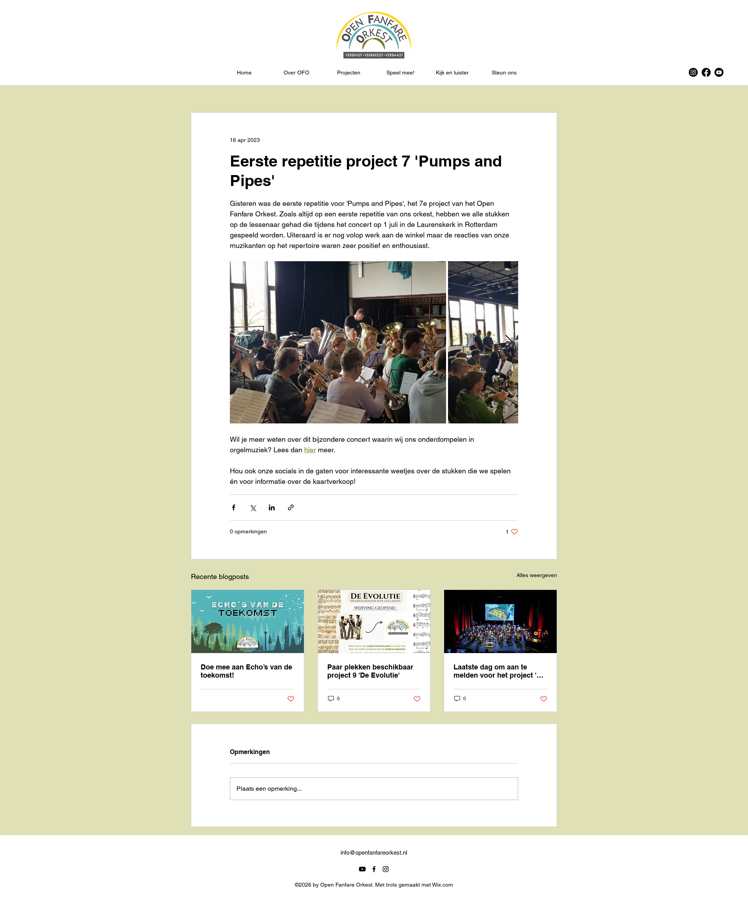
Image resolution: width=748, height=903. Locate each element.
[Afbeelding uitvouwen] (338, 342)
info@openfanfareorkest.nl (373, 852)
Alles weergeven (537, 575)
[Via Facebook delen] (233, 507)
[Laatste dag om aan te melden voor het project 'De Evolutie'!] (500, 621)
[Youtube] (718, 72)
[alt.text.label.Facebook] (374, 869)
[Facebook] (706, 72)
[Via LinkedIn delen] (271, 507)
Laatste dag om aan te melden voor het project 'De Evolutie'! (499, 671)
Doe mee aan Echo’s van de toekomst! (246, 671)
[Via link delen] (291, 507)
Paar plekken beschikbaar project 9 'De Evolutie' (370, 671)
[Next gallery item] (509, 342)
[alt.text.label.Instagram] (386, 869)
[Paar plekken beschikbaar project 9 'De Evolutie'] (374, 621)
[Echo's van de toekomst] (247, 621)
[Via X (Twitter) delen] (252, 507)
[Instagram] (693, 72)
